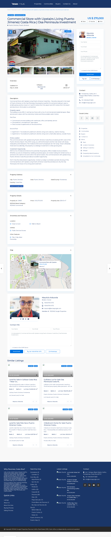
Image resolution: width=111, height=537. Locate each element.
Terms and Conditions (100, 534)
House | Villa (47, 440)
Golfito (32, 484)
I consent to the (20, 347)
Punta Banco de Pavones (39, 502)
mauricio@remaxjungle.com (52, 308)
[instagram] (97, 118)
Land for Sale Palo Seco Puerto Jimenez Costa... (21, 424)
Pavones (34, 494)
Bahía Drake (35, 510)
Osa (31, 507)
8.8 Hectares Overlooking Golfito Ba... (73, 488)
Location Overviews (88, 145)
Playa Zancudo (36, 500)
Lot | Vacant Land (14, 395)
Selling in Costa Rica (88, 147)
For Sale (10, 15)
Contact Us (66, 4)
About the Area (8, 505)
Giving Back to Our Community (91, 156)
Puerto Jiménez (14, 25)
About (75, 4)
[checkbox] (10, 347)
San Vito (34, 482)
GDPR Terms (24, 347)
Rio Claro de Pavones (38, 505)
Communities (48, 4)
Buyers (58, 4)
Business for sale (16, 9)
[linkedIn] (87, 118)
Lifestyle (85, 150)
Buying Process (8, 508)
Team (84, 142)
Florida (34, 487)
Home (8, 9)
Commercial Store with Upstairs (48, 262)
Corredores (33, 472)
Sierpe (33, 515)
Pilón (33, 497)
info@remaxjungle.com (89, 103)
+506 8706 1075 (49, 303)
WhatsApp (53, 351)
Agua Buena (35, 479)
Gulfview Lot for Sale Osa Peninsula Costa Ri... (54, 381)
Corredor (34, 474)
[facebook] (81, 118)
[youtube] (92, 118)
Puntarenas (63, 179)
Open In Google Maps (16, 186)
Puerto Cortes (36, 512)
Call (35, 351)
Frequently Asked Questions (91, 153)
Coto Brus (33, 477)
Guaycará (34, 492)
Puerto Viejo (34, 520)
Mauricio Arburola (50, 298)
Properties (37, 4)
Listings (6, 500)
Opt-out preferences (85, 534)
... (36, 386)
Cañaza (11, 392)
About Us (7, 502)
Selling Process (8, 510)
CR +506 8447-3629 (87, 100)
